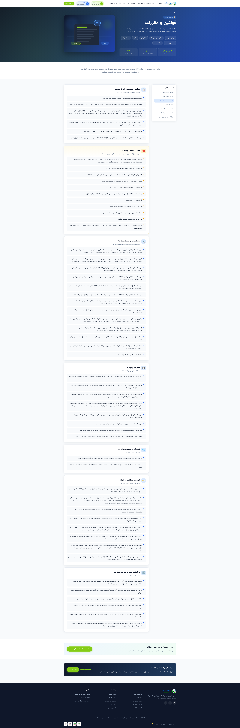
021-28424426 (95, 4)
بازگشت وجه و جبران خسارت (165, 117)
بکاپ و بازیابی (169, 105)
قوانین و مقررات (111, 708)
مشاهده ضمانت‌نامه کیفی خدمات (79, 649)
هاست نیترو (138, 698)
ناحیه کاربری (112, 698)
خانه (175, 13)
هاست (160, 3)
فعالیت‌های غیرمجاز (156, 38)
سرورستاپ (156, 724)
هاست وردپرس (137, 694)
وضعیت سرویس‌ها (110, 701)
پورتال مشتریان (69, 3)
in (170, 703)
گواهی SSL (122, 3)
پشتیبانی (143, 38)
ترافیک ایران (126, 38)
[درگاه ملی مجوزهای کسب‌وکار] (74, 724)
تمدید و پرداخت (170, 43)
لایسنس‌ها (113, 3)
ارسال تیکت (72, 670)
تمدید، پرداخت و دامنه (167, 113)
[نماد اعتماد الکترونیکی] (70, 724)
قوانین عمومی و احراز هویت (165, 92)
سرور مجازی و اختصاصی (146, 3)
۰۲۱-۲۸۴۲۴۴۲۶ (85, 669)
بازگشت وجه (157, 43)
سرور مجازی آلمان (136, 705)
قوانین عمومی (170, 38)
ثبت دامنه (133, 3)
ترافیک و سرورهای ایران (167, 109)
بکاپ (135, 38)
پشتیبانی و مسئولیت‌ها (166, 100)
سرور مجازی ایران (137, 701)
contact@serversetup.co (82, 701)
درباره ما (113, 705)
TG (165, 703)
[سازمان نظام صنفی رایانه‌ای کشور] (79, 724)
